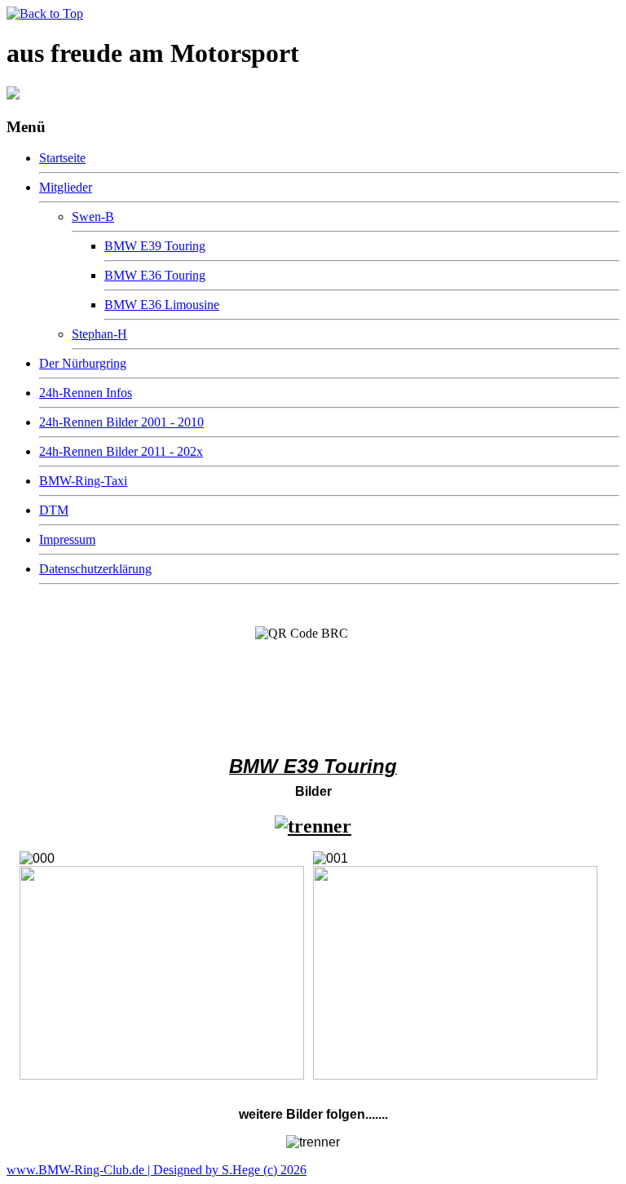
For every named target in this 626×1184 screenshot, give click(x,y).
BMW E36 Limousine (161, 304)
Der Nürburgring (82, 363)
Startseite (62, 158)
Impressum (67, 539)
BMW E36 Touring (154, 275)
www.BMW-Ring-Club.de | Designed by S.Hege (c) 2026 (156, 1170)
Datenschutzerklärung (95, 569)
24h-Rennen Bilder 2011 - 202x (121, 451)
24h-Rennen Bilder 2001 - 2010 (121, 422)
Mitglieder (65, 187)
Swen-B (93, 216)
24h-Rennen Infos (85, 393)
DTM (53, 510)
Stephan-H (99, 334)
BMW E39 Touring (154, 246)
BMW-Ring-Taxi (83, 481)
